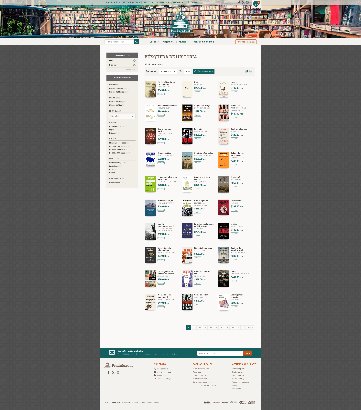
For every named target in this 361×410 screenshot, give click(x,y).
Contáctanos (189, 2)
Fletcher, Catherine (202, 155)
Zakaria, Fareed (237, 110)
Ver (181, 71)
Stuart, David (236, 131)
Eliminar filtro (134, 60)
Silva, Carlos (163, 276)
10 (238, 327)
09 (233, 327)
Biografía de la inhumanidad (164, 249)
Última (250, 327)
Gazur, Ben (198, 229)
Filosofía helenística (203, 248)
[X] (243, 2)
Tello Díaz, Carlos (165, 87)
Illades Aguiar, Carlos (167, 182)
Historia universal (119, 89)
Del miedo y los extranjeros (237, 154)
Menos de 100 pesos (119, 143)
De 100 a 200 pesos (119, 146)
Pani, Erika (235, 300)
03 (200, 327)
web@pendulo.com (164, 372)
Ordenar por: (152, 71)
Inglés (114, 130)
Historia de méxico (118, 92)
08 (227, 327)
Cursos (176, 2)
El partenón (236, 177)
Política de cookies (200, 379)
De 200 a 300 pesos (119, 149)
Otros (113, 169)
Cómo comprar (238, 369)
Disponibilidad (117, 183)
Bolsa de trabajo (164, 379)
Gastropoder (236, 201)
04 (205, 327)
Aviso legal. (197, 372)
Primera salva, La (165, 201)
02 (194, 327)
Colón (233, 271)
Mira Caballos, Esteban (240, 274)
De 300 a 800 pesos (120, 153)
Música (183, 41)
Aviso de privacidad (201, 369)
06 (216, 327)
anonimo (234, 203)
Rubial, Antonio (200, 182)
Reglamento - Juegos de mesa (205, 385)
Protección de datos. (201, 375)
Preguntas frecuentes (240, 382)
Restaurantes (130, 2)
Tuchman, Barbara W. (166, 203)
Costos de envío (238, 372)
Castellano (116, 126)
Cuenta (235, 385)
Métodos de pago (239, 375)
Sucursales (112, 2)
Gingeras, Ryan (237, 226)
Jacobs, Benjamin (238, 253)
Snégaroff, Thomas (165, 155)
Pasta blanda (117, 163)
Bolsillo (114, 173)
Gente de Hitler (201, 295)
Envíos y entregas (239, 379)
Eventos (147, 2)
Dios (196, 82)
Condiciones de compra (202, 382)
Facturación (237, 389)
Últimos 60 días (117, 105)
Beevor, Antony (200, 131)
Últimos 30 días (117, 102)
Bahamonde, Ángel (165, 231)
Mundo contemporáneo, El (166, 225)
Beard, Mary (236, 180)
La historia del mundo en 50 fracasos (203, 225)
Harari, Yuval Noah (239, 85)
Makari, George (237, 158)
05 (211, 327)
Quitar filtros (131, 70)
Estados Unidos (164, 153)
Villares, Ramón (164, 229)
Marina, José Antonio (166, 253)
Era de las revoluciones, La (238, 107)
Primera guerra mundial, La (201, 202)
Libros (153, 41)
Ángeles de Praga (202, 106)
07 (222, 327)
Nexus (233, 82)
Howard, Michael (201, 205)
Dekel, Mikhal (199, 276)
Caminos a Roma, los (203, 153)
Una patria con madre (167, 106)
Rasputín (198, 129)
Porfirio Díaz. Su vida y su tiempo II (167, 83)
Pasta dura (115, 166)
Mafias (234, 224)
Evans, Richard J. (201, 297)
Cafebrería (162, 2)
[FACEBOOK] (239, 2)
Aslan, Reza (199, 85)
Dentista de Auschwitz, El (237, 249)
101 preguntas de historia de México (166, 272)
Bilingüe (114, 133)
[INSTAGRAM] (247, 2)
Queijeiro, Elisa (164, 108)
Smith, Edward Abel (202, 108)
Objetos (167, 41)
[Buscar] (136, 41)
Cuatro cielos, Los (239, 129)
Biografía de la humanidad (164, 296)
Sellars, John (199, 250)
